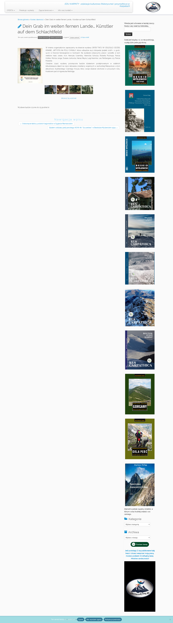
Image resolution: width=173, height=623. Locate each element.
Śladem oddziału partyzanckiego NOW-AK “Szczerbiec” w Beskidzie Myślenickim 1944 (83, 128)
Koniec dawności (37, 20)
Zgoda (80, 619)
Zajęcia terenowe (45, 10)
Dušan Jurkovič (74, 37)
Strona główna (23, 20)
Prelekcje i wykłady (26, 10)
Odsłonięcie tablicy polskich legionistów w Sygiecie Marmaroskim (46, 124)
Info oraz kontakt (64, 10)
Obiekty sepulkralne (56, 37)
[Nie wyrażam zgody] (170, 619)
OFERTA (10, 10)
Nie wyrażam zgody (94, 619)
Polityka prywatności (113, 619)
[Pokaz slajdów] (68, 98)
